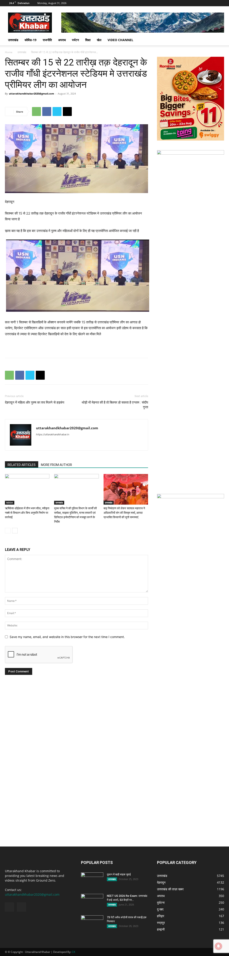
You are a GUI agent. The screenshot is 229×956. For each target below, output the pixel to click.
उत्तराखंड (13, 40)
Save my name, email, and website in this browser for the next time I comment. (67, 637)
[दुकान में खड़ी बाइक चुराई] (92, 880)
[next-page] (15, 530)
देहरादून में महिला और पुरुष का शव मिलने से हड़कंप (34, 402)
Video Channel (120, 40)
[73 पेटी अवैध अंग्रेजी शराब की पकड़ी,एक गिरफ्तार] (92, 923)
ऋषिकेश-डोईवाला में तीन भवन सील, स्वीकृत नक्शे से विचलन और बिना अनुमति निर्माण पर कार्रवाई (27, 513)
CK (73, 952)
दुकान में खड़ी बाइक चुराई (119, 874)
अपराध (62, 40)
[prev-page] (8, 530)
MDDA (9, 502)
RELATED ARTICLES (22, 465)
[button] (218, 40)
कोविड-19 (30, 40)
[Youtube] (220, 3)
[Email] (67, 111)
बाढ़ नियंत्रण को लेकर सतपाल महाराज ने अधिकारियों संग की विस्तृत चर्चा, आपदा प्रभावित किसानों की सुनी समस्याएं (124, 513)
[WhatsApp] (36, 111)
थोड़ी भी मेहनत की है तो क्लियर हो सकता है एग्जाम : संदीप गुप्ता (115, 404)
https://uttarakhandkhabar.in (52, 434)
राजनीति (47, 40)
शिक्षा (88, 40)
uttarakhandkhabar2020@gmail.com (31, 93)
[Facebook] (213, 3)
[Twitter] (57, 111)
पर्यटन (75, 40)
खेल (99, 40)
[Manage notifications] (218, 946)
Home (9, 52)
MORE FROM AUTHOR (56, 465)
